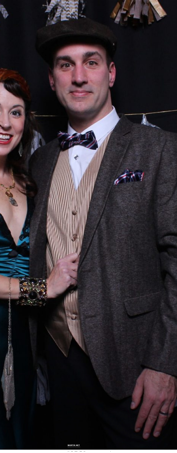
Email (72, 451)
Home (68, 451)
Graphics (76, 451)
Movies (81, 451)
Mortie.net (74, 445)
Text (84, 451)
